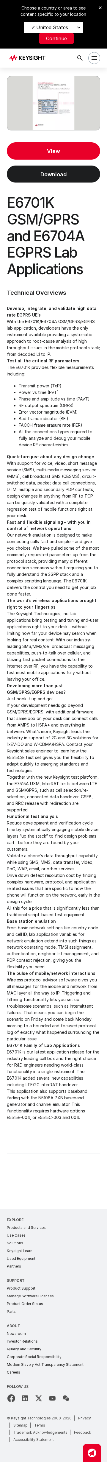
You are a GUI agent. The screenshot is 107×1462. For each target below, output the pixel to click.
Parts (11, 1311)
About (13, 1326)
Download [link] (53, 174)
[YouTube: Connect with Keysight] (52, 1398)
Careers (13, 1372)
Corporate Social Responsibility (34, 1357)
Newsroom (16, 1333)
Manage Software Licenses (30, 1296)
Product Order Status (25, 1304)
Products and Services (26, 1227)
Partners (14, 1266)
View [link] (53, 151)
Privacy (84, 1418)
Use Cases (16, 1235)
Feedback (82, 1432)
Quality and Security (24, 1349)
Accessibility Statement (33, 1439)
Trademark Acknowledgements (40, 1432)
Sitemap (20, 1425)
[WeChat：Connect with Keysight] (66, 1398)
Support (16, 1280)
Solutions (15, 1243)
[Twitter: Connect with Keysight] (38, 1398)
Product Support (21, 1288)
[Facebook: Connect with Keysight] (11, 1398)
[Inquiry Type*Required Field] (92, 1453)
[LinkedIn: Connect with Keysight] (25, 1398)
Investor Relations (22, 1341)
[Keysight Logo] (29, 58)
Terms (39, 1425)
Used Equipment (21, 1258)
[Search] (80, 58)
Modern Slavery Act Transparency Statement (45, 1364)
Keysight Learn (19, 1251)
